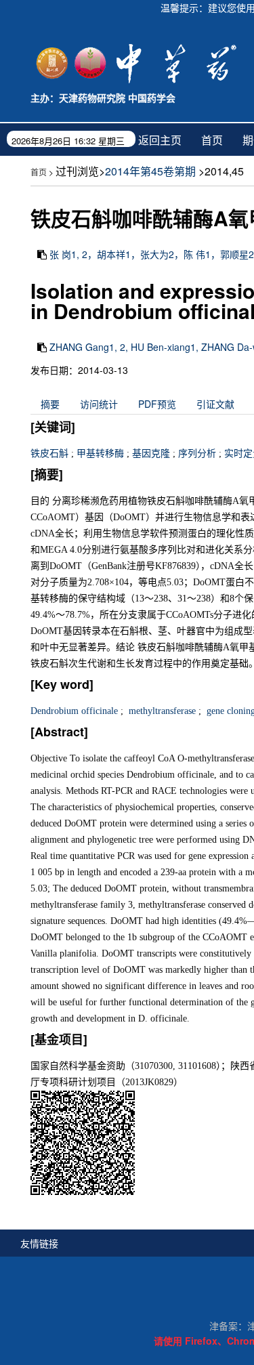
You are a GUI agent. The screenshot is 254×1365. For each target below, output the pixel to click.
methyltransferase (161, 711)
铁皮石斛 (49, 453)
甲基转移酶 (100, 453)
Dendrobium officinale (74, 711)
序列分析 (197, 453)
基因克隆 (151, 453)
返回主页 (160, 140)
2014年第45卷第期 (150, 171)
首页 (212, 140)
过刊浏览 (77, 171)
